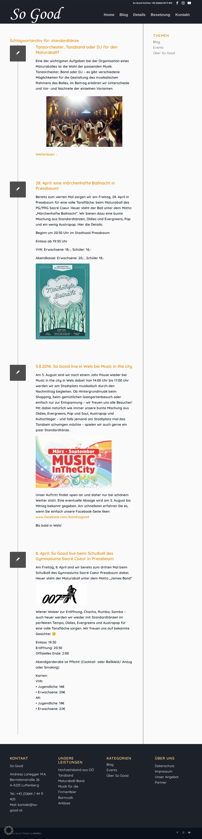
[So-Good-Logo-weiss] (37, 14)
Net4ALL (37, 833)
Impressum (164, 771)
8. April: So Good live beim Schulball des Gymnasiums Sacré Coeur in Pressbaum (75, 556)
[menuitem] (109, 14)
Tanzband (65, 775)
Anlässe (64, 803)
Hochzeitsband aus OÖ (76, 770)
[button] (8, 830)
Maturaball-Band (71, 781)
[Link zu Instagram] (183, 3)
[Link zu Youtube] (189, 3)
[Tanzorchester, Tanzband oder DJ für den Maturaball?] (18, 53)
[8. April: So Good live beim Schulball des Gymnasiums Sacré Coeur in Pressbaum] (18, 560)
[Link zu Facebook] (177, 3)
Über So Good (164, 53)
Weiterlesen (45, 154)
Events (158, 47)
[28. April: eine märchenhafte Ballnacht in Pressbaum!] (18, 189)
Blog (156, 42)
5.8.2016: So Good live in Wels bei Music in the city (84, 366)
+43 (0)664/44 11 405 (162, 3)
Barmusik (65, 797)
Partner (161, 782)
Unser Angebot (167, 777)
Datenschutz (164, 766)
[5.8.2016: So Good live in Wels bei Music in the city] (18, 373)
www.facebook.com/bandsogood (62, 517)
